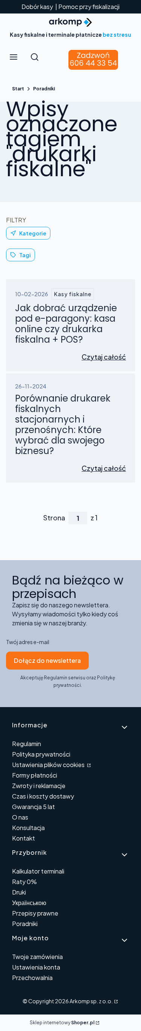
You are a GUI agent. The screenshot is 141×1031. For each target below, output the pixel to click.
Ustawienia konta (36, 967)
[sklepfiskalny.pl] (115, 1001)
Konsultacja (28, 828)
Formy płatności (34, 775)
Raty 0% (24, 882)
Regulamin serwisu (64, 677)
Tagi (25, 255)
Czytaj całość (104, 356)
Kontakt (23, 838)
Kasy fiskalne (72, 294)
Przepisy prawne (35, 913)
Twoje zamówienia (37, 957)
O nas (20, 817)
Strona (54, 517)
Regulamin (26, 744)
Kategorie (32, 233)
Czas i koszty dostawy (43, 796)
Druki (19, 892)
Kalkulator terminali (38, 871)
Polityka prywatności (41, 754)
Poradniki (44, 88)
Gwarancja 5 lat (33, 807)
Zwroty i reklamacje (38, 786)
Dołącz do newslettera (47, 660)
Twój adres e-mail (27, 641)
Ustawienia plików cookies (49, 765)
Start (18, 88)
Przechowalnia (32, 978)
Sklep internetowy (62, 1022)
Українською (29, 903)
